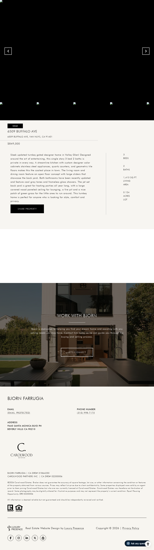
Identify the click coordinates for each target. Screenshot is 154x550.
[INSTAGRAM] (19, 538)
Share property (27, 209)
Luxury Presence (74, 528)
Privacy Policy (130, 528)
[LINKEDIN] (27, 538)
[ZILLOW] (43, 538)
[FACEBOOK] (11, 538)
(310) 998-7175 (86, 413)
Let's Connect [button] (77, 352)
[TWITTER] (35, 538)
